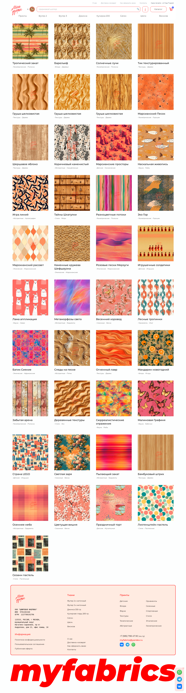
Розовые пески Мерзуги (112, 265)
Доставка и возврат (108, 3)
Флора (123, 606)
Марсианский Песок (151, 113)
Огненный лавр (106, 369)
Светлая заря (63, 474)
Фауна (123, 611)
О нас (94, 3)
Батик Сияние (22, 369)
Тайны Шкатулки (65, 214)
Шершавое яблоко (25, 164)
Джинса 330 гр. (74, 609)
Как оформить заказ (128, 3)
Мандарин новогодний (153, 369)
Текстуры (124, 616)
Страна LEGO (21, 474)
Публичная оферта (23, 648)
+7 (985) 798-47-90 (132, 636)
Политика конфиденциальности (30, 640)
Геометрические (154, 626)
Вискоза (71, 626)
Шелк (70, 622)
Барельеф (61, 63)
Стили (149, 616)
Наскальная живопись (153, 164)
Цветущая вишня (65, 524)
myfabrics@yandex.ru (131, 640)
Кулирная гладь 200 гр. (78, 614)
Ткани (71, 595)
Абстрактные (126, 626)
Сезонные (150, 606)
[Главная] (40, 598)
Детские (124, 601)
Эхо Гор (143, 214)
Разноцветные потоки (111, 214)
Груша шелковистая (26, 113)
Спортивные (152, 611)
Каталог (158, 9)
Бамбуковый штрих (151, 474)
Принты (124, 595)
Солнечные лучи (107, 63)
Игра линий (20, 214)
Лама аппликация (25, 319)
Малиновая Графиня (151, 420)
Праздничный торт (109, 524)
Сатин (70, 618)
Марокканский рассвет (28, 265)
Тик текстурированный (153, 63)
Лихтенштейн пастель (153, 524)
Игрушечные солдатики (154, 265)
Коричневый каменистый (71, 164)
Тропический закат (25, 63)
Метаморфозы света (68, 319)
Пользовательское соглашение (29, 644)
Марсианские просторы (112, 164)
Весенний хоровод (109, 319)
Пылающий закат (107, 474)
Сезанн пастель (23, 575)
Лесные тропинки (150, 319)
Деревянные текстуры (69, 420)
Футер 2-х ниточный (76, 601)
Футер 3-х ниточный (76, 605)
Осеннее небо (22, 524)
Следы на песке (65, 369)
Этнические (151, 621)
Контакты (143, 3)
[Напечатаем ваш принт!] (145, 9)
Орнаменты (151, 601)
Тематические (126, 621)
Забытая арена (23, 420)
